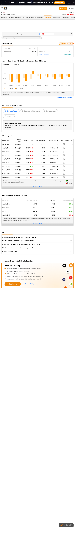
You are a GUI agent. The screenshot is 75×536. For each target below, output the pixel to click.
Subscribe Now (12, 284)
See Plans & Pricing (28, 284)
